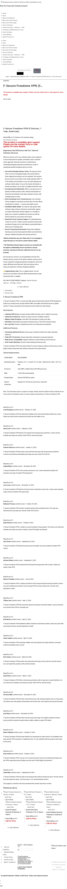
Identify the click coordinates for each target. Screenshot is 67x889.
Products (20, 73)
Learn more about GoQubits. (25, 868)
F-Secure (18, 283)
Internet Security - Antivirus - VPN (20, 76)
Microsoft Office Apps (10, 23)
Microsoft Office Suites (10, 20)
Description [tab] (8, 290)
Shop (4, 15)
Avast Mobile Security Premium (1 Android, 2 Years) (54, 814)
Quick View (8, 797)
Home (4, 13)
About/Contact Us (8, 37)
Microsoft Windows (9, 18)
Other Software (7, 32)
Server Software (8, 25)
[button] (22, 287)
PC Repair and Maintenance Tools (13, 30)
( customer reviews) (10, 140)
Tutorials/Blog (7, 34)
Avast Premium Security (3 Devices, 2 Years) (13, 812)
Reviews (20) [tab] (9, 293)
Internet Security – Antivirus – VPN (13, 27)
